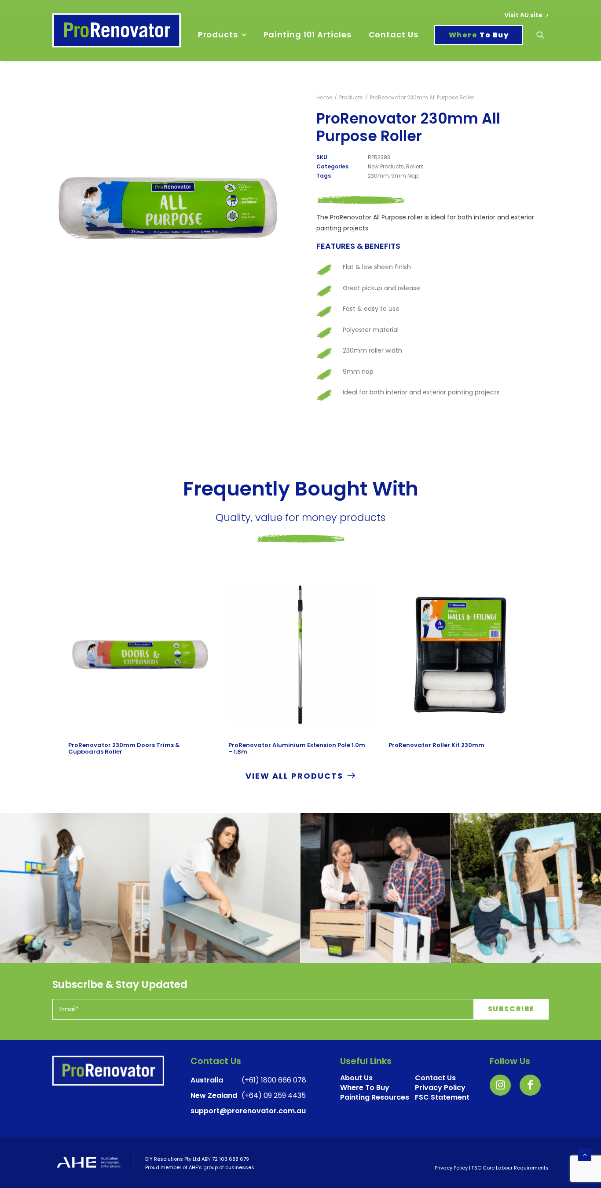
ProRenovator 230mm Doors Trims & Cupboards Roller (124, 748)
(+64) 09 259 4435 (274, 1095)
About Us (356, 1078)
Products (218, 34)
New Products (386, 166)
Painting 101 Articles (308, 34)
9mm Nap (404, 175)
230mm (378, 175)
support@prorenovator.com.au (248, 1111)
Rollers (415, 166)
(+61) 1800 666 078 (274, 1080)
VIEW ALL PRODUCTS (294, 775)
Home (324, 97)
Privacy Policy (451, 1167)
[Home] (108, 1071)
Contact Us (393, 34)
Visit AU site (523, 15)
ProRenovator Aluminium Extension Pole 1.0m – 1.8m (296, 748)
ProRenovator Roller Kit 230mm (436, 745)
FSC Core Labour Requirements (510, 1167)
